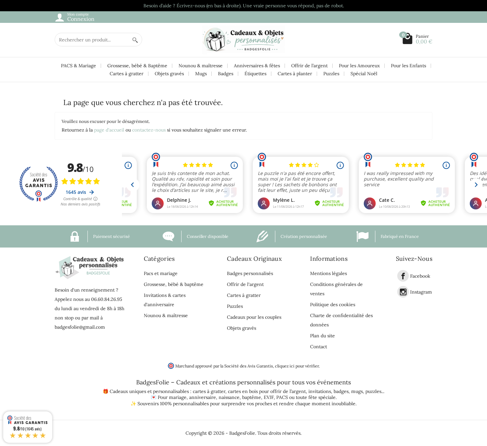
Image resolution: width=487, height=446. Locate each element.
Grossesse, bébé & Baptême (137, 66)
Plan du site (322, 336)
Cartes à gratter (126, 74)
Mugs (201, 74)
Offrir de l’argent (309, 66)
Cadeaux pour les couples (254, 317)
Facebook (420, 276)
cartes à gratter (209, 391)
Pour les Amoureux (359, 66)
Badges (225, 74)
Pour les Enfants (408, 66)
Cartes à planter (295, 74)
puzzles (373, 391)
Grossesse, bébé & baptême (173, 284)
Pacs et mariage (161, 273)
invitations (319, 391)
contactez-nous (149, 130)
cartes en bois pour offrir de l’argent (267, 391)
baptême (251, 397)
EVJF (269, 397)
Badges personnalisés (250, 273)
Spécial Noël (364, 74)
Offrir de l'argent (245, 284)
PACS (282, 397)
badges (341, 391)
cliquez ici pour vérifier (297, 365)
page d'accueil (109, 130)
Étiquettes (255, 74)
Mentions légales (328, 273)
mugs (357, 391)
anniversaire (202, 397)
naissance (229, 397)
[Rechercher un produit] (135, 39)
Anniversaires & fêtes (257, 66)
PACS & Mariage (78, 66)
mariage (178, 397)
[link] (403, 276)
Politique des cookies (332, 304)
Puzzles (331, 74)
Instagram (421, 292)
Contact (318, 347)
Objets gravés (169, 74)
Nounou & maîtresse (201, 66)
